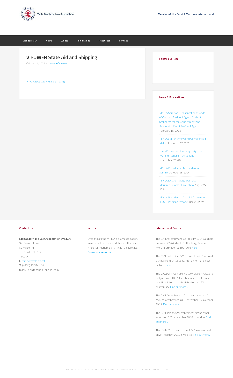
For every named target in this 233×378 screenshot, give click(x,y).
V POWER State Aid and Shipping (45, 81)
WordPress (152, 369)
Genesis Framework (131, 369)
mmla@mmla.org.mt (33, 260)
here (195, 247)
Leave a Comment (58, 63)
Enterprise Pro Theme (101, 369)
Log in (165, 369)
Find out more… (179, 286)
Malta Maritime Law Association (46, 13)
